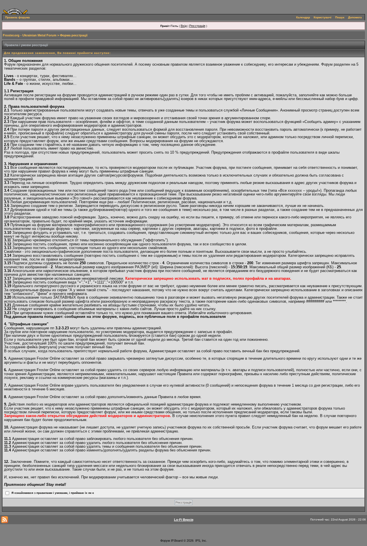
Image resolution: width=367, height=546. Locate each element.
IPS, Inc (200, 540)
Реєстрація (197, 26)
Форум (165, 540)
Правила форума (17, 17)
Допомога (355, 17)
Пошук (339, 17)
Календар (303, 17)
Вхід (184, 26)
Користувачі (322, 17)
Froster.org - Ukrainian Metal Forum (29, 35)
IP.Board (177, 540)
